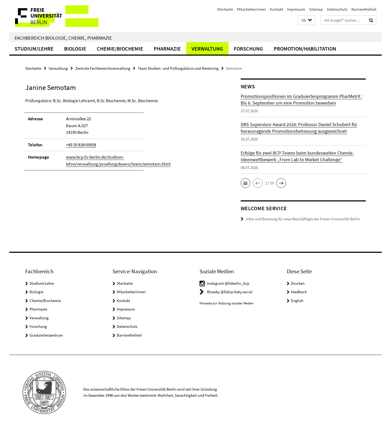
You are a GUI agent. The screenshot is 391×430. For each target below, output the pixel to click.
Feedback (299, 291)
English (297, 300)
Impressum (296, 9)
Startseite (225, 9)
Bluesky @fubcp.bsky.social (229, 291)
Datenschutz (337, 9)
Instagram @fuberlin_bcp (228, 283)
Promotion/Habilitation (305, 48)
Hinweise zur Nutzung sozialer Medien (226, 303)
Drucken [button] (298, 283)
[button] (306, 20)
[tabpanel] (123, 136)
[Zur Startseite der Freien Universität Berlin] (53, 16)
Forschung (248, 48)
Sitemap (316, 9)
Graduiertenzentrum (46, 335)
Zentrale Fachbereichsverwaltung (102, 68)
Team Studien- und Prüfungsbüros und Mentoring (178, 68)
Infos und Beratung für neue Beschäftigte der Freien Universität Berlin (303, 218)
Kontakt (276, 9)
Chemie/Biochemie (120, 48)
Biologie (75, 48)
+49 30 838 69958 (81, 145)
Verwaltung (207, 48)
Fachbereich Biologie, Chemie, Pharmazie (63, 38)
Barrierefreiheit (363, 9)
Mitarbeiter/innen (251, 9)
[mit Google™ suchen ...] (371, 20)
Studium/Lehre (34, 48)
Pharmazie (167, 48)
